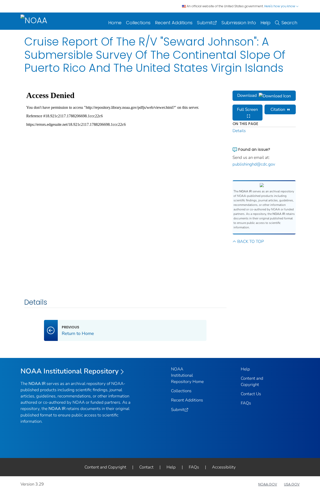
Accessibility (224, 467)
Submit (204, 23)
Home (115, 23)
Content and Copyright (105, 467)
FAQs (246, 403)
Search (289, 23)
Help (265, 23)
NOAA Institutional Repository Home (187, 375)
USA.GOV (292, 484)
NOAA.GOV (267, 484)
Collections (138, 23)
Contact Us (251, 394)
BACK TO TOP (250, 241)
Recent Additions (173, 23)
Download (247, 95)
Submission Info (239, 23)
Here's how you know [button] (280, 6)
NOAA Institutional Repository (69, 371)
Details (239, 131)
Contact (146, 467)
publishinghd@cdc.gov (253, 164)
